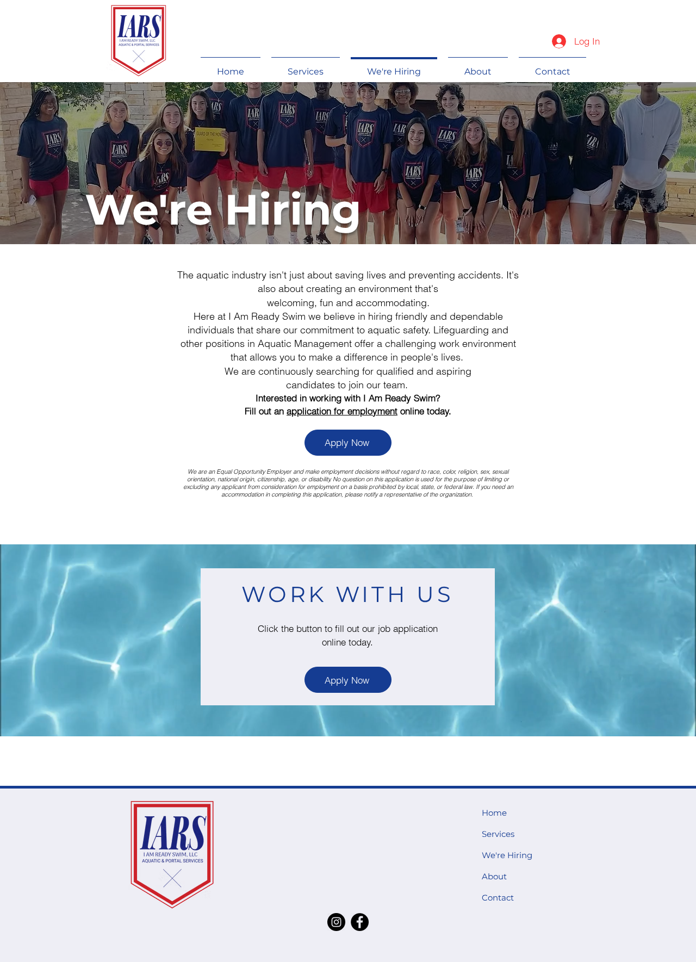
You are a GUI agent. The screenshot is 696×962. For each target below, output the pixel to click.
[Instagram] (336, 922)
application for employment (342, 411)
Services (498, 834)
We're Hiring (507, 855)
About (494, 876)
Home (494, 813)
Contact (498, 897)
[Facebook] (360, 922)
